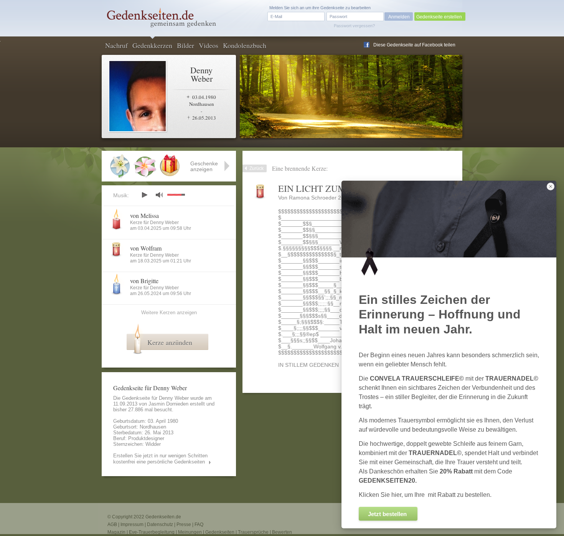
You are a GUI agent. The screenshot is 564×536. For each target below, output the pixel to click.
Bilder (185, 45)
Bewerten (282, 532)
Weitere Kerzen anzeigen (169, 312)
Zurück (256, 168)
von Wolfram (146, 248)
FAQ (199, 524)
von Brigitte (144, 281)
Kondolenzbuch (244, 45)
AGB (112, 524)
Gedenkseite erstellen (439, 17)
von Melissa (144, 215)
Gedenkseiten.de (163, 517)
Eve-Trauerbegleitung (152, 532)
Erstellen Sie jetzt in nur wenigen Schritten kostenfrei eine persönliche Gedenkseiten (160, 459)
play (144, 195)
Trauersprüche (253, 532)
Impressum (131, 524)
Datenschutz (160, 524)
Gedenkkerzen (152, 45)
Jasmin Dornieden (168, 404)
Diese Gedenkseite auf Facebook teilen (414, 45)
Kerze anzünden (169, 342)
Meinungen (190, 532)
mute (159, 195)
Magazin (116, 532)
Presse (183, 524)
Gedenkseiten (219, 532)
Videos (208, 45)
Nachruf (116, 45)
